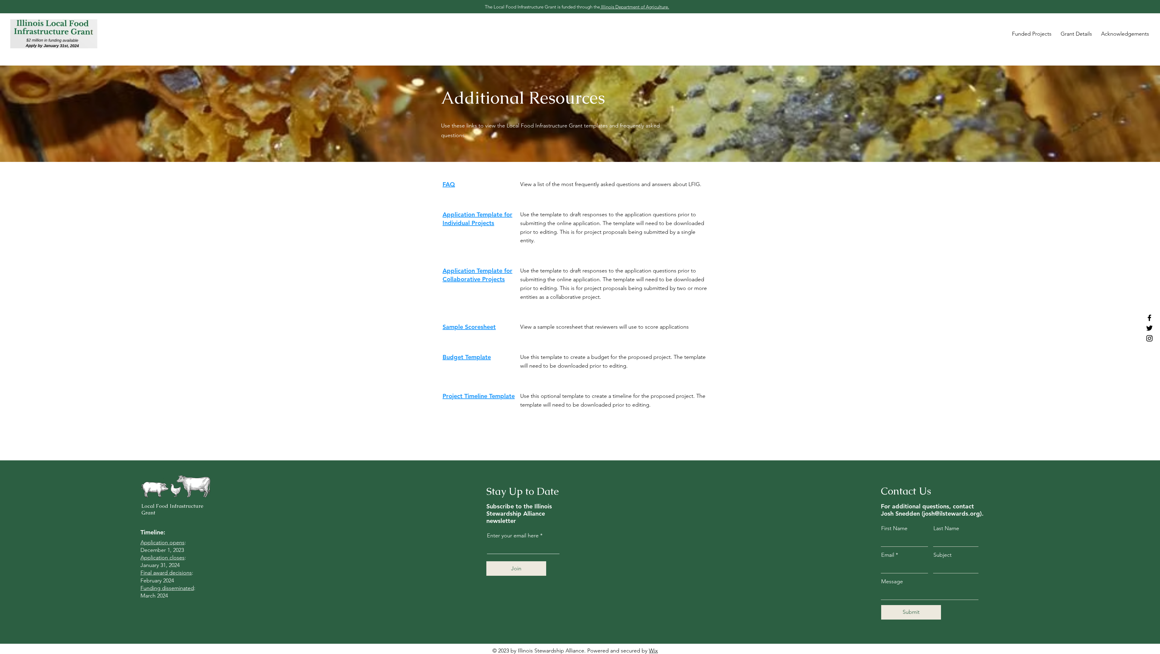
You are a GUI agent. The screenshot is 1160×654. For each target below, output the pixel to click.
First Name (894, 528)
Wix (653, 650)
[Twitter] (1149, 328)
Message (892, 581)
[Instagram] (1149, 338)
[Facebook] (1149, 318)
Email (887, 555)
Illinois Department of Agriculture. (634, 7)
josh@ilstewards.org (951, 513)
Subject (942, 555)
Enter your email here (513, 535)
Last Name (946, 528)
